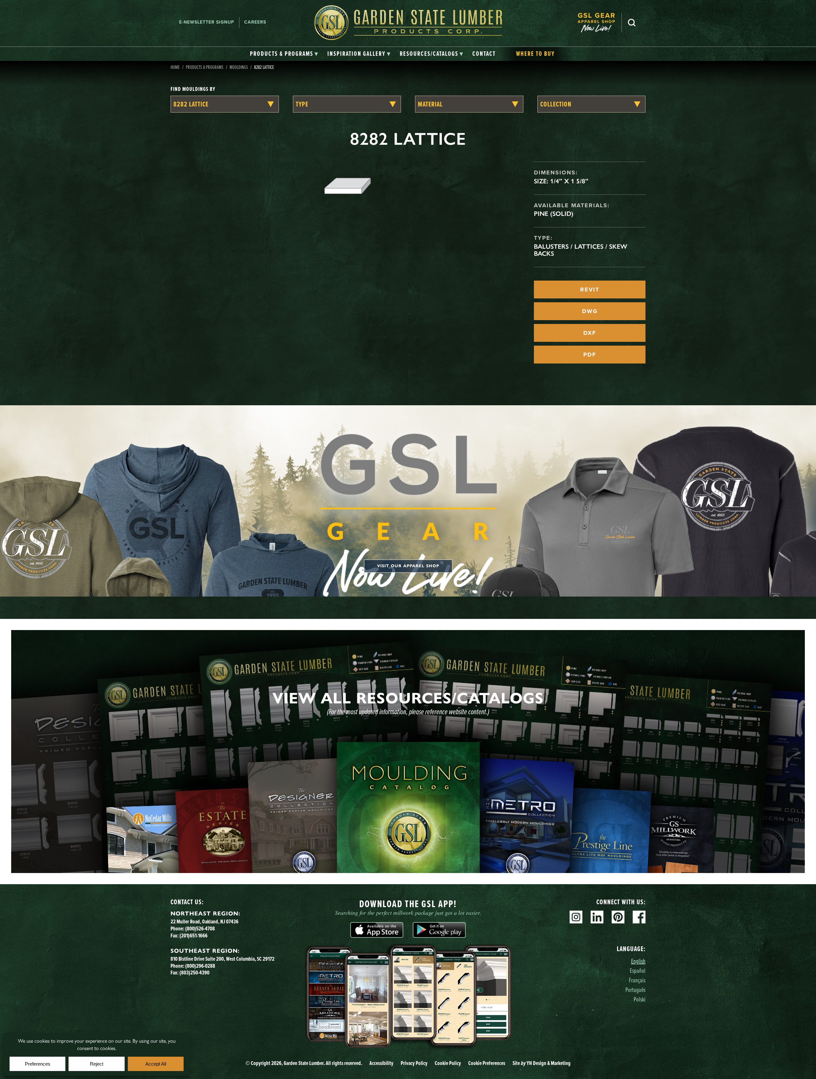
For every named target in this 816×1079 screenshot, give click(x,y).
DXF (589, 333)
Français (637, 980)
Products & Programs (204, 66)
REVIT (589, 289)
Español (637, 970)
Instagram (576, 917)
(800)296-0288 (200, 966)
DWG (590, 311)
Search (632, 23)
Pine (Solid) (553, 213)
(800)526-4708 (200, 928)
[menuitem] (599, 22)
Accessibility (381, 1063)
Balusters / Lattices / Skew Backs (580, 250)
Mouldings (238, 66)
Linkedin (597, 917)
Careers (255, 22)
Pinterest (618, 917)
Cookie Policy (448, 1063)
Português (635, 989)
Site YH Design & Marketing (542, 1063)
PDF (589, 354)
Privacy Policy (414, 1063)
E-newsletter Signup (206, 22)
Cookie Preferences (486, 1063)
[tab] (284, 54)
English (638, 961)
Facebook (639, 917)
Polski (639, 999)
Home (175, 66)
